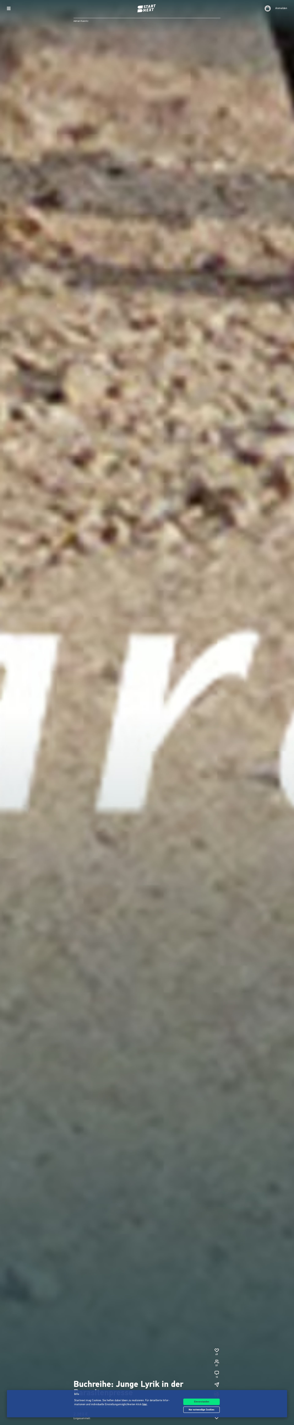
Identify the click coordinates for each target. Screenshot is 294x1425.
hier (144, 1404)
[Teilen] (217, 1384)
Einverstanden (201, 1402)
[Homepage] (147, 8)
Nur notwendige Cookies (201, 1410)
